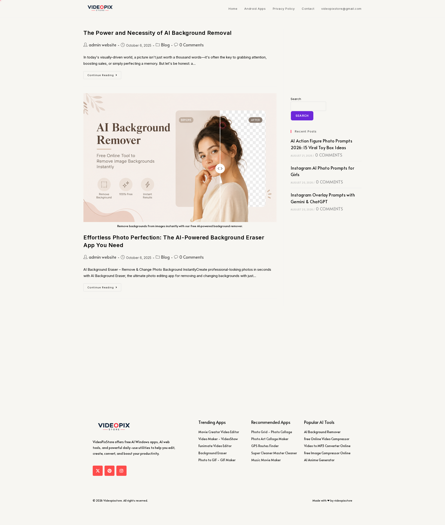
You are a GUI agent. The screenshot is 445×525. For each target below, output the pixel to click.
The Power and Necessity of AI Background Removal (157, 32)
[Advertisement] (326, 58)
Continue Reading (104, 74)
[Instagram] (121, 471)
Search (296, 99)
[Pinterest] (109, 471)
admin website (102, 45)
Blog (165, 45)
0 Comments (191, 45)
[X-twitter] (98, 471)
